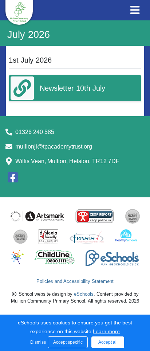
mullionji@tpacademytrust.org (53, 146)
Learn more (106, 331)
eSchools (84, 294)
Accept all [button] (108, 342)
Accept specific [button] (68, 342)
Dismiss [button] (37, 342)
